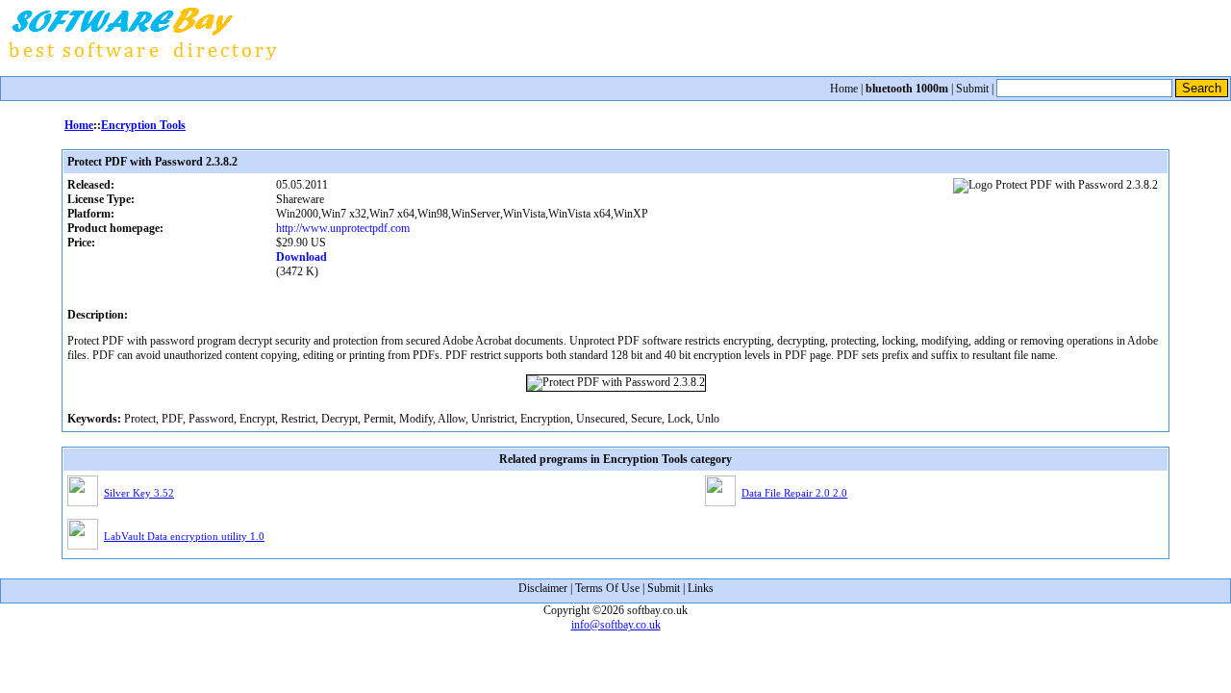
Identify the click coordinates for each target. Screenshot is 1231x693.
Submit (972, 88)
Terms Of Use (607, 588)
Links (701, 588)
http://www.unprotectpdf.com (343, 228)
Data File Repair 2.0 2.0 (794, 493)
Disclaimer (542, 588)
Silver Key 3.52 (139, 493)
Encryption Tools (143, 125)
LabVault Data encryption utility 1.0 (184, 536)
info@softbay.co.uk (616, 624)
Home (844, 88)
